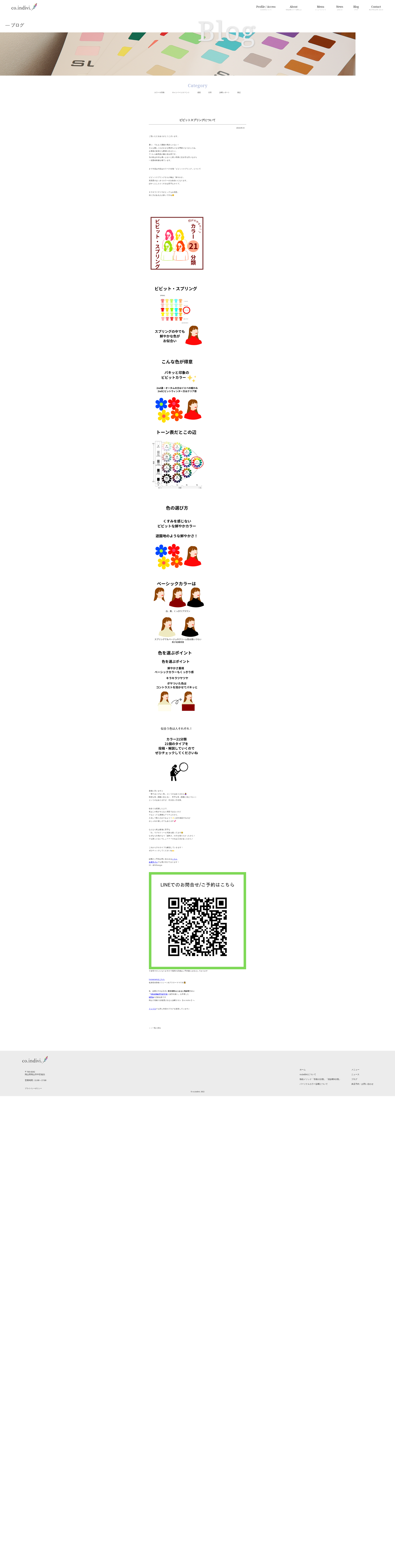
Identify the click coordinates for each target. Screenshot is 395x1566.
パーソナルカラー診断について (314, 1084)
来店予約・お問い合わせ (362, 1084)
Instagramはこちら (157, 979)
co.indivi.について (308, 1074)
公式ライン (153, 862)
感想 (199, 92)
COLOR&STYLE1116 (159, 994)
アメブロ (152, 1009)
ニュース (355, 1074)
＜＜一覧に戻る (155, 1028)
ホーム (303, 1069)
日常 (210, 92)
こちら (174, 859)
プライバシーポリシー (33, 1088)
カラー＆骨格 (159, 92)
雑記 (239, 92)
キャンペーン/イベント (181, 92)
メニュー (355, 1069)
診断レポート (224, 92)
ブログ (354, 1079)
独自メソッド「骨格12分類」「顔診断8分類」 (320, 1079)
